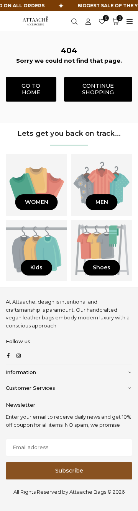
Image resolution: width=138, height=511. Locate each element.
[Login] (88, 21)
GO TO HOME (30, 89)
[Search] (74, 21)
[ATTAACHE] (36, 20)
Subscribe (69, 470)
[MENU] (129, 21)
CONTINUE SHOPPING (98, 89)
